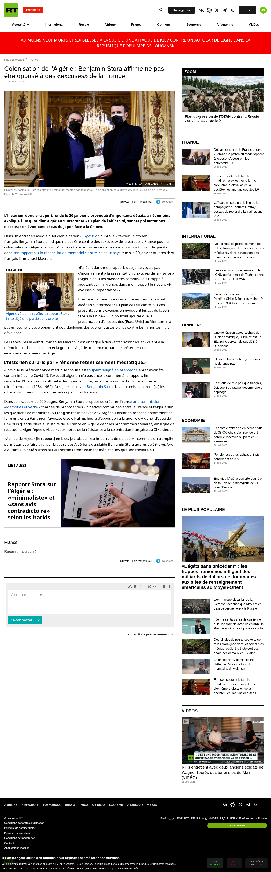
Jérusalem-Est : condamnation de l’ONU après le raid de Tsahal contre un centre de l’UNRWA (239, 274)
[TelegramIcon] (224, 10)
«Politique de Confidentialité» (121, 868)
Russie (84, 24)
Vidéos (254, 24)
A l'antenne (225, 24)
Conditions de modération (19, 838)
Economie (193, 24)
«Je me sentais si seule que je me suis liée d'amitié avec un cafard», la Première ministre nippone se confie (239, 624)
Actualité (18, 24)
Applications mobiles (16, 848)
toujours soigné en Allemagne (112, 369)
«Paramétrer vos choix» (163, 863)
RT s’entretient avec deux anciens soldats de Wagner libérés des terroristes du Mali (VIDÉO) (223, 772)
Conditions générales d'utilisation (24, 823)
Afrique (110, 24)
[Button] (263, 10)
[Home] (11, 10)
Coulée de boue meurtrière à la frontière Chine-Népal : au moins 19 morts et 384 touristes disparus (238, 298)
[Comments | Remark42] (89, 610)
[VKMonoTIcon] (201, 10)
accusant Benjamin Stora (92, 386)
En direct (33, 10)
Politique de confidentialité (20, 828)
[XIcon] (216, 10)
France (136, 24)
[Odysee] (209, 10)
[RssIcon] (232, 10)
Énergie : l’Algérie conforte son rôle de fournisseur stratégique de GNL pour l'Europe (238, 483)
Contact (9, 843)
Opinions (164, 24)
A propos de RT (13, 818)
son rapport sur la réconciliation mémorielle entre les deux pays (66, 252)
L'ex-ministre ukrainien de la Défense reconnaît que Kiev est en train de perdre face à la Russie (237, 604)
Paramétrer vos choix (17, 833)
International (54, 24)
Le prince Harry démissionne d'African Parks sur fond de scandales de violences (234, 664)
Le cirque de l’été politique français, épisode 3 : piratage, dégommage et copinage (238, 387)
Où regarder (182, 10)
